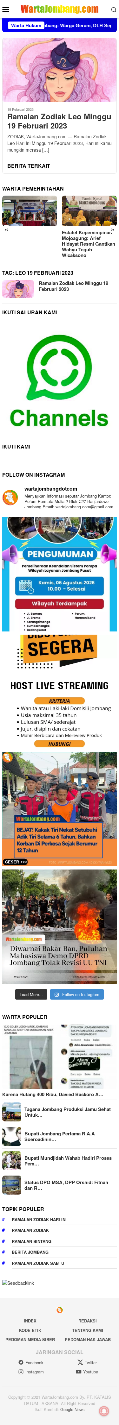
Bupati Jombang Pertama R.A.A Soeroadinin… (59, 1136)
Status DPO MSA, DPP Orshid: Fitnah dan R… (66, 1185)
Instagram (34, 1372)
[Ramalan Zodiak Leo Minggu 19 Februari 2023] (59, 70)
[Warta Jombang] (59, 8)
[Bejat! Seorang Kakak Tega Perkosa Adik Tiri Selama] (59, 809)
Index (30, 1321)
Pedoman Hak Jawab (88, 1339)
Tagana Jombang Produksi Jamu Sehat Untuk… (67, 1112)
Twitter (91, 1362)
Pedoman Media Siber (30, 1339)
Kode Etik (30, 1330)
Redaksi (87, 1321)
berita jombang (30, 1252)
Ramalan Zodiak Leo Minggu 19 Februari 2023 (59, 121)
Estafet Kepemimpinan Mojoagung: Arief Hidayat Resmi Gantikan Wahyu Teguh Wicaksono (88, 243)
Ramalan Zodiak (30, 1230)
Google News (72, 1409)
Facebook (34, 1362)
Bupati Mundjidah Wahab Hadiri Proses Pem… (68, 1160)
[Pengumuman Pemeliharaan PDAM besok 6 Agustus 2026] (59, 574)
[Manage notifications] (104, 1411)
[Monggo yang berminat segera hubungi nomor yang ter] (59, 692)
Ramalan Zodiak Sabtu (38, 1263)
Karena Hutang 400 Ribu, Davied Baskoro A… (52, 1094)
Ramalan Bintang (31, 1241)
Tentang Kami (87, 1330)
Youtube (90, 1372)
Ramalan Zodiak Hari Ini (39, 1219)
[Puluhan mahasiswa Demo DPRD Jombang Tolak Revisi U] (59, 926)
